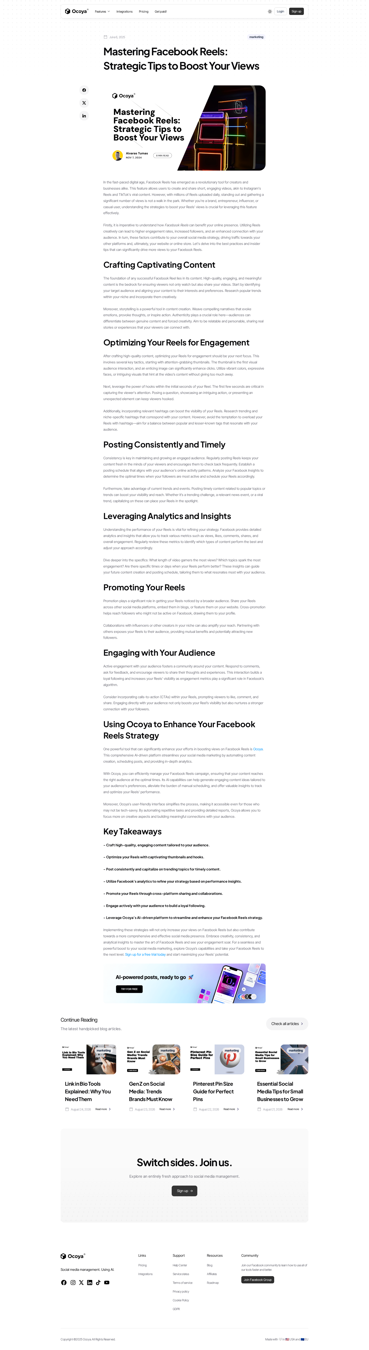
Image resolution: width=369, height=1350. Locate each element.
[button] (102, 11)
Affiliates (212, 1274)
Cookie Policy (181, 1300)
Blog (209, 1265)
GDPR (176, 1309)
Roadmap (213, 1282)
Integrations (125, 11)
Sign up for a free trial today (145, 954)
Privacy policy (181, 1291)
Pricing (143, 11)
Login (280, 11)
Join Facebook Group (258, 1279)
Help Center (180, 1265)
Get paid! (161, 11)
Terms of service (182, 1282)
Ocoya (258, 749)
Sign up (296, 11)
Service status (181, 1274)
